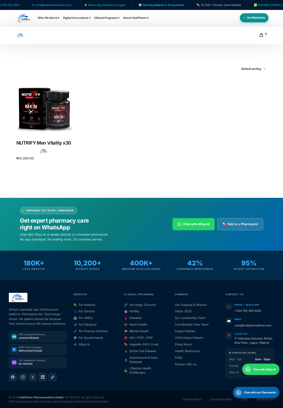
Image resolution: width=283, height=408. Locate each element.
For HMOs (83, 318)
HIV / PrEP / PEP (138, 337)
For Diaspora (85, 324)
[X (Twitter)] (33, 377)
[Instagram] (23, 377)
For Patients (84, 305)
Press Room (183, 344)
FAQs (178, 357)
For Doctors (84, 311)
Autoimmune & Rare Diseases (140, 360)
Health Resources (187, 351)
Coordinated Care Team (192, 324)
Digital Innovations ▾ (77, 17)
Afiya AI (81, 344)
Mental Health (136, 331)
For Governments (88, 337)
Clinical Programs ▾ (107, 17)
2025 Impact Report (189, 337)
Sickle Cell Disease (140, 351)
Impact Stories (185, 331)
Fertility (131, 311)
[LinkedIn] (43, 377)
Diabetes (133, 318)
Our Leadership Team (190, 318)
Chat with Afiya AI (196, 224)
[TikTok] (53, 377)
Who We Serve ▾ (48, 17)
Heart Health (135, 324)
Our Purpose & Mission (191, 305)
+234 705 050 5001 (247, 311)
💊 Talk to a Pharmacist (240, 224)
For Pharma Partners (90, 331)
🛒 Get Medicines (254, 17)
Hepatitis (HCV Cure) (141, 344)
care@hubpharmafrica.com (252, 325)
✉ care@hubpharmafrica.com (39, 5)
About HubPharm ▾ (136, 17)
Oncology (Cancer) (140, 305)
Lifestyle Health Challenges (137, 370)
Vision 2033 (183, 311)
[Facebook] (13, 377)
